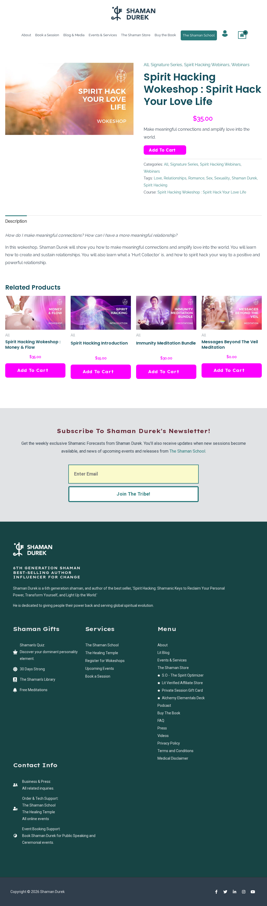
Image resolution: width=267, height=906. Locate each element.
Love (158, 178)
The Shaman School (199, 35)
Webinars (240, 64)
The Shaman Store (135, 35)
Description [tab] (16, 221)
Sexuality (222, 178)
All (146, 64)
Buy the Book (165, 35)
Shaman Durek (244, 178)
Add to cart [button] (32, 370)
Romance (196, 178)
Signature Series (166, 64)
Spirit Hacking (155, 185)
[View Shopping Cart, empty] (242, 35)
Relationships (175, 178)
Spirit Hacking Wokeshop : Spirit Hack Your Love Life (201, 192)
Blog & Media (73, 35)
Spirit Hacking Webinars (206, 64)
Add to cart (162, 150)
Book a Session (47, 35)
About (26, 35)
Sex (209, 178)
